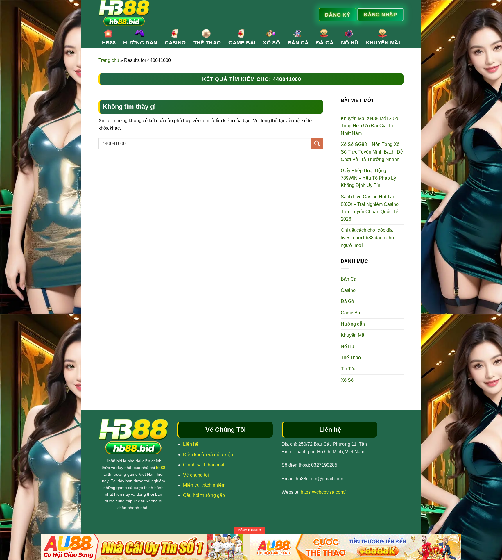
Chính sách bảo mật (203, 464)
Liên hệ (190, 444)
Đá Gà (325, 43)
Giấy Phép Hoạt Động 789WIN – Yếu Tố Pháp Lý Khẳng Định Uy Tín (368, 178)
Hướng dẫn (140, 43)
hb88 (160, 467)
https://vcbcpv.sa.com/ (323, 492)
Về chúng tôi (196, 474)
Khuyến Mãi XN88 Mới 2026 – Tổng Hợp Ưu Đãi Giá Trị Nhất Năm (372, 126)
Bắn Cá (298, 43)
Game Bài (241, 43)
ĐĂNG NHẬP (380, 14)
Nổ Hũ (349, 43)
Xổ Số (271, 43)
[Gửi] (317, 143)
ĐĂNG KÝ (337, 14)
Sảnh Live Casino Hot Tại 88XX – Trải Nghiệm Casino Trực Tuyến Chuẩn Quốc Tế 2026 (370, 208)
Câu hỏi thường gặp (204, 495)
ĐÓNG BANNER (249, 530)
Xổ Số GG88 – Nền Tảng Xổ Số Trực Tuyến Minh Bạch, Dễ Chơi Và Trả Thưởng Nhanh (372, 152)
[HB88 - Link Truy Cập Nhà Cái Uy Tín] (195, 13)
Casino (175, 43)
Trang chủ (108, 60)
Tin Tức (349, 368)
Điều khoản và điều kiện (208, 454)
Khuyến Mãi (383, 43)
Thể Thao (207, 43)
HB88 (109, 43)
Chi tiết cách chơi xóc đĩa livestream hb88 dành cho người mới (367, 237)
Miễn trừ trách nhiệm (204, 485)
